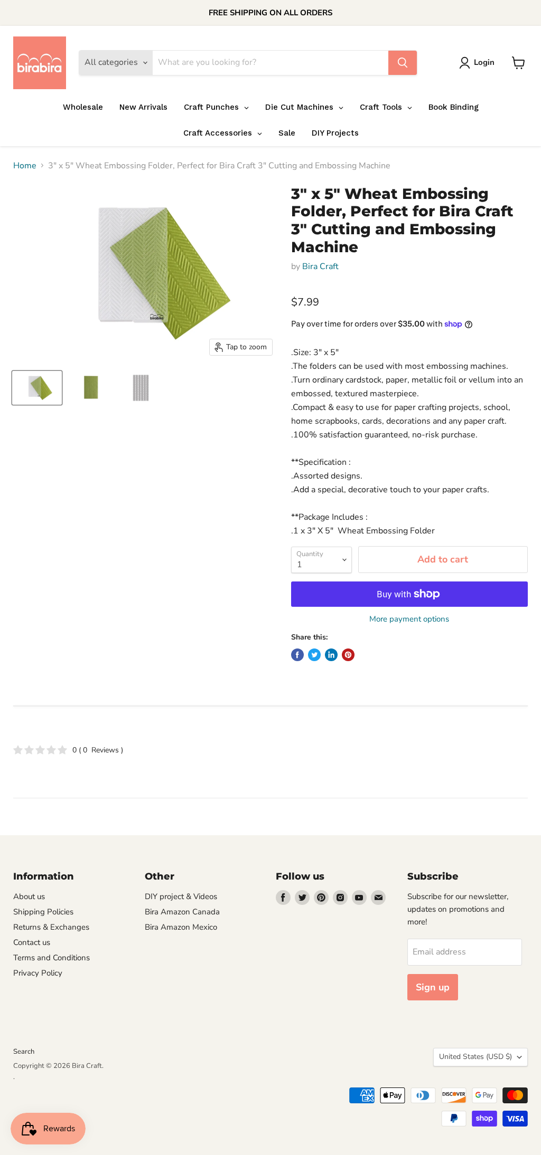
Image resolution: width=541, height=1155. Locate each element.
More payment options (409, 619)
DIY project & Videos (181, 896)
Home (24, 165)
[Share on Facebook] (297, 654)
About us (29, 896)
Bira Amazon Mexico (181, 927)
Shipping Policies (43, 911)
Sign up (433, 987)
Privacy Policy (37, 973)
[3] (37, 388)
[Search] (402, 63)
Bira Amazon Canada (182, 911)
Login (484, 62)
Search (23, 1051)
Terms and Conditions (51, 957)
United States (475, 1057)
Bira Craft (320, 266)
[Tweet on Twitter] (314, 654)
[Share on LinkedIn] (331, 654)
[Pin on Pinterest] (348, 654)
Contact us (31, 942)
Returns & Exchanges (51, 927)
